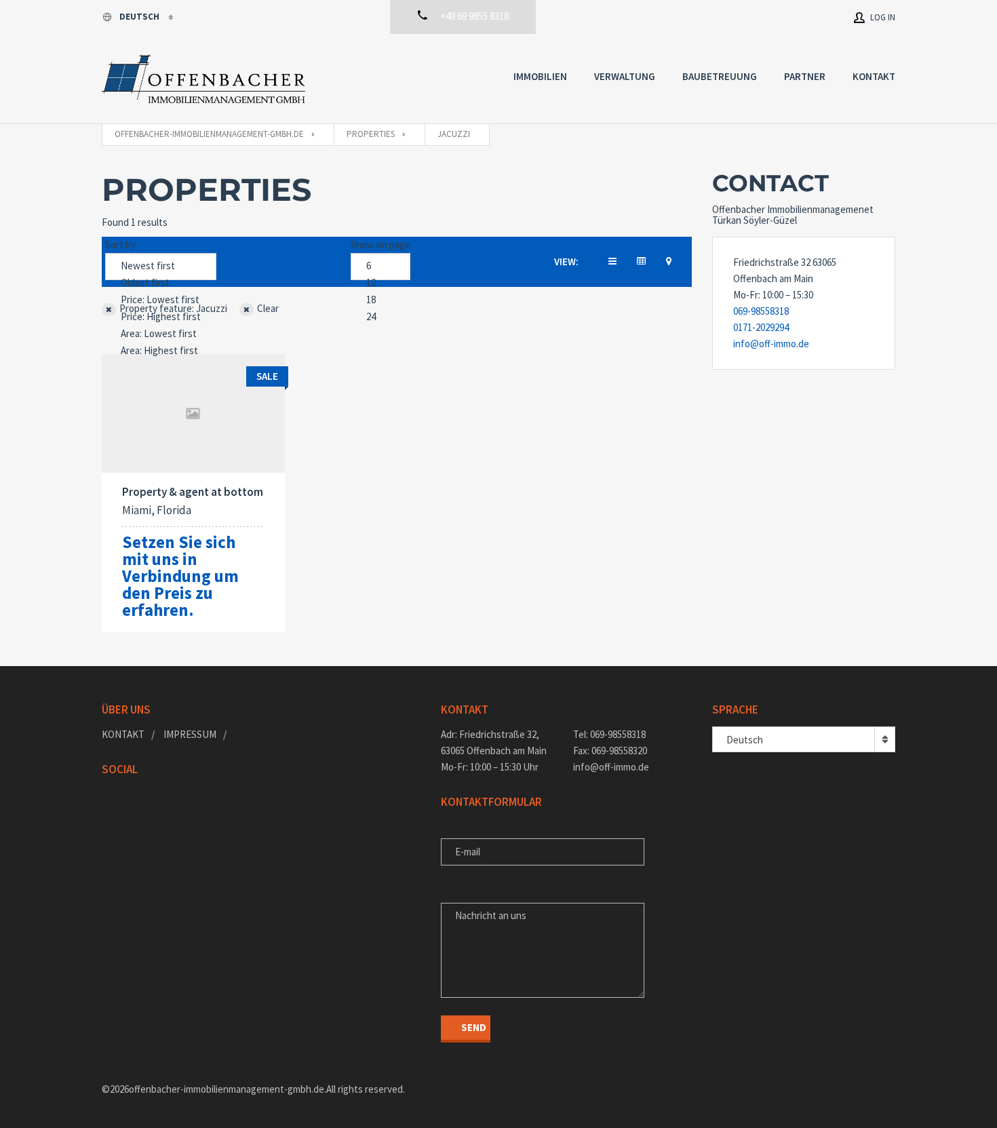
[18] (380, 300)
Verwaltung (624, 76)
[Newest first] (160, 266)
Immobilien (540, 76)
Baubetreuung (719, 76)
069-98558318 (761, 311)
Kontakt (874, 76)
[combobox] (803, 739)
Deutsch (140, 16)
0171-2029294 (761, 327)
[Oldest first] (160, 283)
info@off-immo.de (771, 343)
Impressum (189, 734)
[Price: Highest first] (160, 317)
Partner (804, 76)
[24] (380, 317)
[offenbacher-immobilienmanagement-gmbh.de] (203, 78)
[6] (380, 266)
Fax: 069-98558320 (610, 750)
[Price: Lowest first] (160, 300)
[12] (380, 283)
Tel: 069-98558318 (609, 734)
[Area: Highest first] (160, 351)
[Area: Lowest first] (160, 334)
